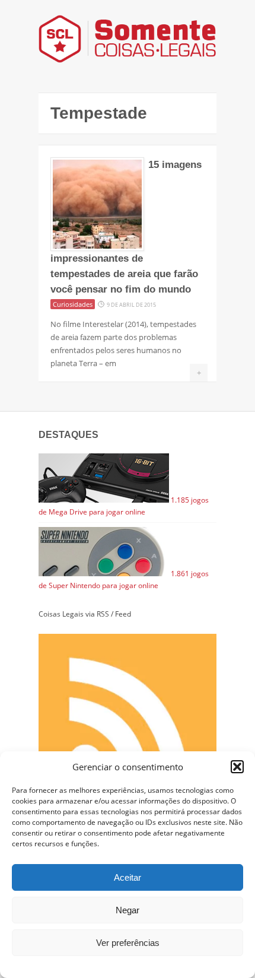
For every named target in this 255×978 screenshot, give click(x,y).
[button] (237, 767)
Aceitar (127, 877)
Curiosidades (73, 304)
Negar (127, 910)
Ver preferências (128, 943)
